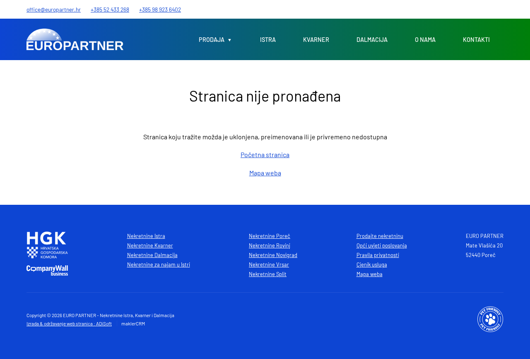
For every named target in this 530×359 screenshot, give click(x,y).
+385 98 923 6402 (160, 9)
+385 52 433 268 (110, 9)
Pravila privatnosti (378, 255)
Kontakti (476, 39)
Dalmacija (372, 39)
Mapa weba (265, 173)
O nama (425, 39)
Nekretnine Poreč (269, 236)
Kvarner (316, 39)
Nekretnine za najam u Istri (158, 264)
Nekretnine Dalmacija (152, 255)
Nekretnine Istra (146, 236)
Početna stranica (265, 154)
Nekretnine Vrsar (269, 264)
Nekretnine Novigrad (273, 255)
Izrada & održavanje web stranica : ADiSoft (69, 323)
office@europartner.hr (53, 9)
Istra (268, 39)
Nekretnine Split (268, 274)
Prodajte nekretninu (380, 236)
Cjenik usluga (372, 264)
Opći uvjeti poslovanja (382, 245)
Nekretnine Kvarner (150, 245)
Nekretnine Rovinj (269, 245)
